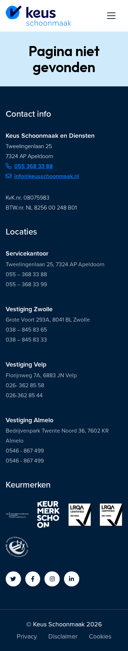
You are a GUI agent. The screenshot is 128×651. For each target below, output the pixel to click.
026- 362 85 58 (25, 385)
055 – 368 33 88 (26, 274)
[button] (13, 579)
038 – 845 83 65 (26, 330)
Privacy (27, 637)
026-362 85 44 (24, 395)
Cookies (100, 637)
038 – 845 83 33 (26, 339)
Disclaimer (63, 637)
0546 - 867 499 (25, 450)
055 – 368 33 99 (26, 284)
